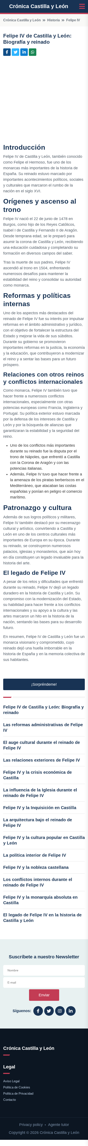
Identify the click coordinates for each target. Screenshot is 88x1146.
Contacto (9, 1099)
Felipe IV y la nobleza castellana (36, 867)
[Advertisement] (44, 100)
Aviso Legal (11, 1081)
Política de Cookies (16, 1087)
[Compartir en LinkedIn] (24, 52)
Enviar (44, 995)
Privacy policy (31, 1125)
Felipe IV (73, 20)
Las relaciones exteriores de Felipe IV (41, 760)
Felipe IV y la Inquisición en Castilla (39, 807)
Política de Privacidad (18, 1093)
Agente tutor (58, 1125)
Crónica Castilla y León (38, 6)
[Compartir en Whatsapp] (32, 52)
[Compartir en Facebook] (7, 52)
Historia (53, 20)
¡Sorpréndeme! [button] (44, 684)
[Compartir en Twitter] (15, 52)
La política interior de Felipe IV (34, 855)
